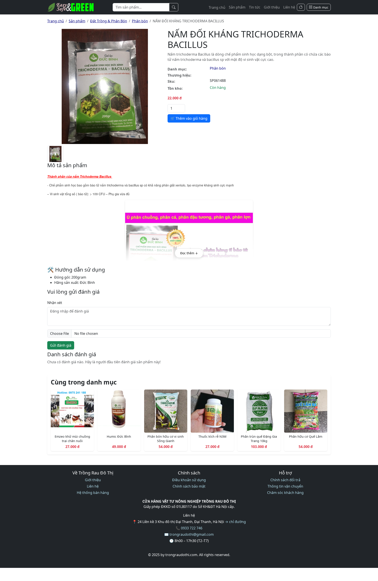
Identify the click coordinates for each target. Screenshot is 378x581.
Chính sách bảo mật (189, 486)
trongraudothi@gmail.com (192, 534)
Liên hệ (289, 7)
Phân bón (140, 21)
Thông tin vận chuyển (285, 486)
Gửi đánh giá (60, 345)
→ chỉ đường (235, 521)
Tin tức (254, 7)
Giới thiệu (272, 7)
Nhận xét (54, 302)
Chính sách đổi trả (285, 479)
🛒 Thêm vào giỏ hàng (188, 118)
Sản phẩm (237, 7)
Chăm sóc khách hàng (285, 492)
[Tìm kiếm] (173, 7)
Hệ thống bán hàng (93, 492)
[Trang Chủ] (301, 7)
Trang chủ (217, 7)
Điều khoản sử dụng (189, 479)
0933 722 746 (191, 528)
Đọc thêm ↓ (189, 253)
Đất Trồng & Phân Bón (108, 21)
